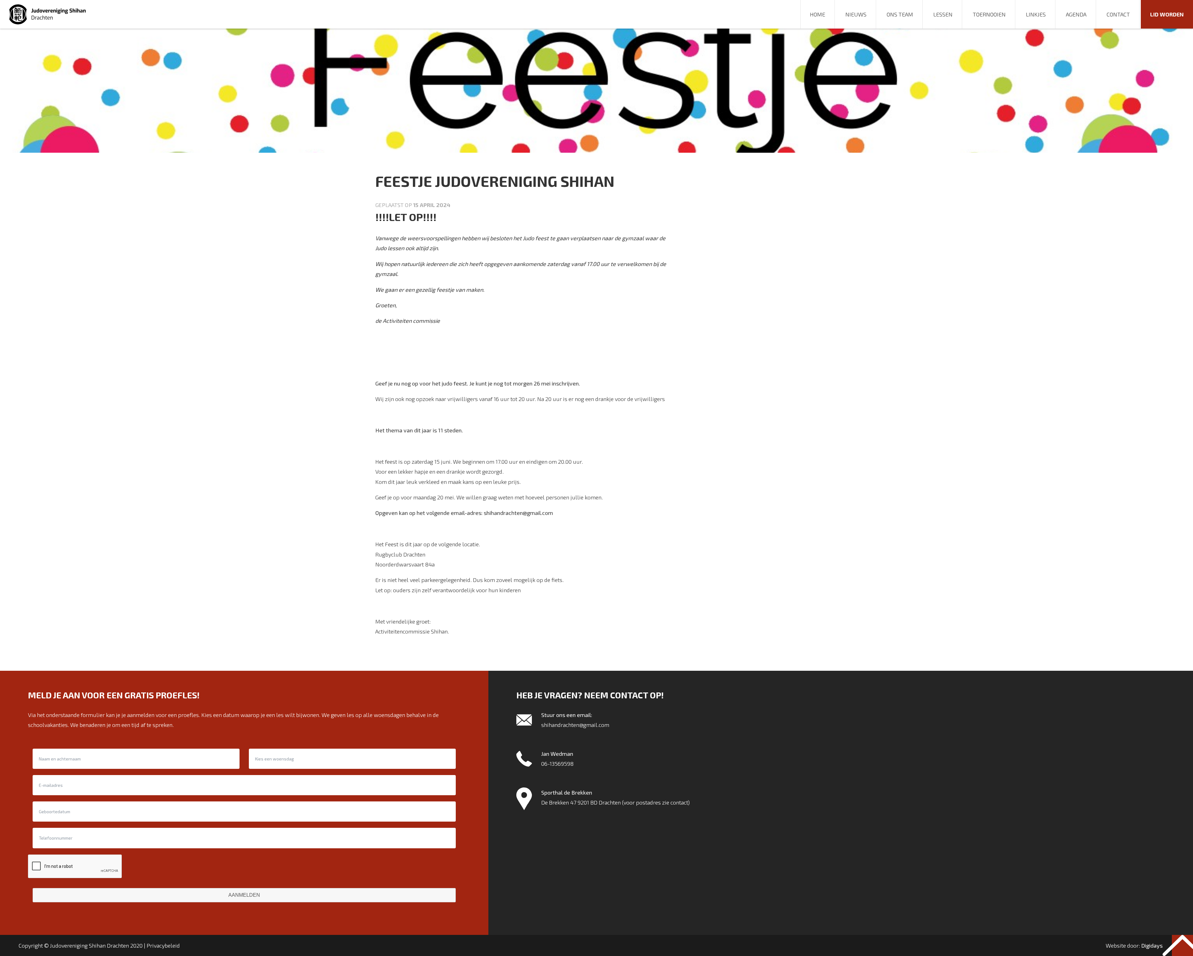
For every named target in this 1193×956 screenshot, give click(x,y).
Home (817, 14)
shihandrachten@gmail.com (575, 724)
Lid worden (1167, 14)
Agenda (1076, 14)
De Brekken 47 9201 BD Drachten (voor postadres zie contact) (615, 802)
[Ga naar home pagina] (48, 14)
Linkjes (1036, 14)
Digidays (1152, 945)
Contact (1118, 14)
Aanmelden (244, 895)
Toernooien (989, 14)
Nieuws (855, 14)
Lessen (943, 14)
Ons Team (900, 14)
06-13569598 (557, 763)
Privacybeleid (163, 945)
